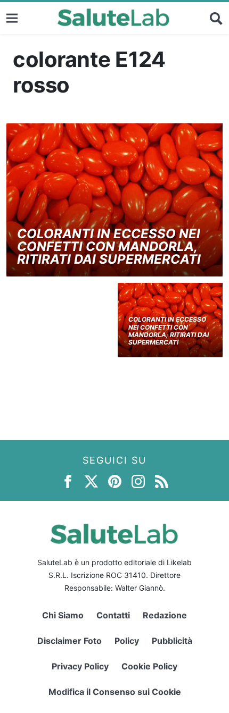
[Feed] (161, 480)
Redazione (165, 615)
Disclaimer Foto (69, 640)
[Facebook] (68, 480)
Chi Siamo (63, 615)
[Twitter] (91, 480)
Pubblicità (172, 640)
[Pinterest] (114, 480)
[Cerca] (216, 18)
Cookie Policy (149, 666)
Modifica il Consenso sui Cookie (114, 691)
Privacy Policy (80, 666)
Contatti (113, 615)
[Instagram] (138, 480)
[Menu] (12, 17)
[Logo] (114, 18)
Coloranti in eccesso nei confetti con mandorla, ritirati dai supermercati (109, 246)
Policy (126, 640)
